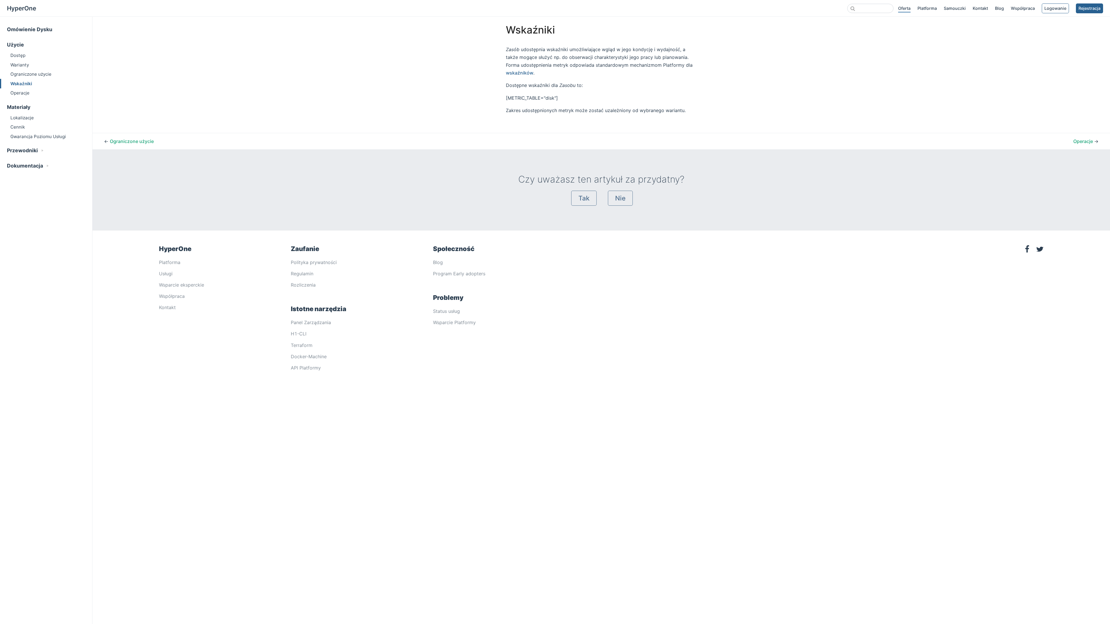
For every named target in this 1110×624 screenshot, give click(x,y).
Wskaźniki (21, 83)
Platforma (927, 8)
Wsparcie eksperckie (181, 285)
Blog (999, 8)
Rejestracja (1089, 8)
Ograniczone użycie (30, 74)
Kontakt (980, 8)
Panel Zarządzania (311, 322)
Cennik (17, 127)
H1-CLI (298, 334)
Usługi (166, 273)
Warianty (19, 65)
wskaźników (519, 73)
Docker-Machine (309, 356)
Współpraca (1023, 8)
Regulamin (302, 273)
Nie (620, 198)
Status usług (446, 311)
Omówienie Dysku (29, 29)
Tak (583, 198)
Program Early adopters (459, 273)
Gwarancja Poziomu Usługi (38, 136)
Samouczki (955, 8)
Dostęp (17, 55)
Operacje (19, 93)
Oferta (904, 8)
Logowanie (1055, 8)
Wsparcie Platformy (454, 322)
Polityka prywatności (314, 262)
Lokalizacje (22, 117)
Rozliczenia (303, 285)
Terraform (301, 345)
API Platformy (306, 368)
